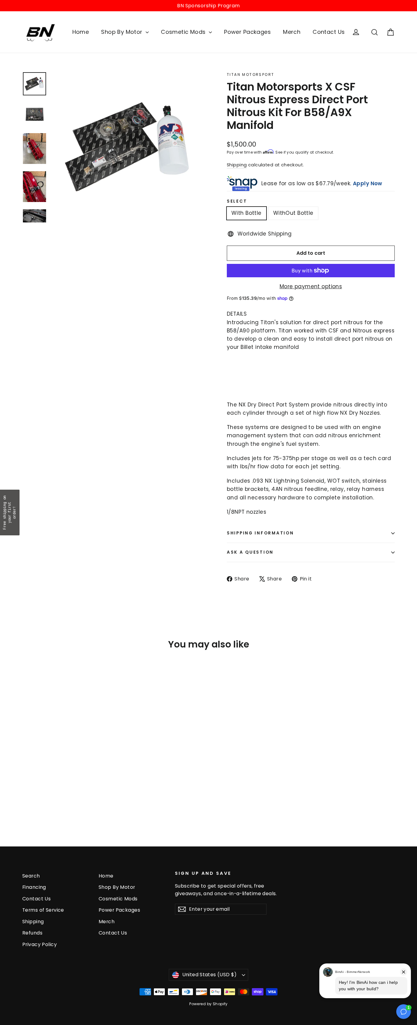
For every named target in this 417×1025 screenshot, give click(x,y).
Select (237, 201)
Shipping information (260, 533)
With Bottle (246, 213)
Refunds (32, 932)
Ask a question (250, 552)
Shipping (237, 165)
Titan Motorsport (250, 74)
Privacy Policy (39, 944)
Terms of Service (43, 909)
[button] (10, 512)
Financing (34, 887)
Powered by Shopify (208, 1003)
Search (31, 875)
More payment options (311, 286)
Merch (291, 32)
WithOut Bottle (293, 213)
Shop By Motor (122, 32)
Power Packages (247, 32)
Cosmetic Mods (184, 32)
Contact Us (329, 32)
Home (80, 32)
